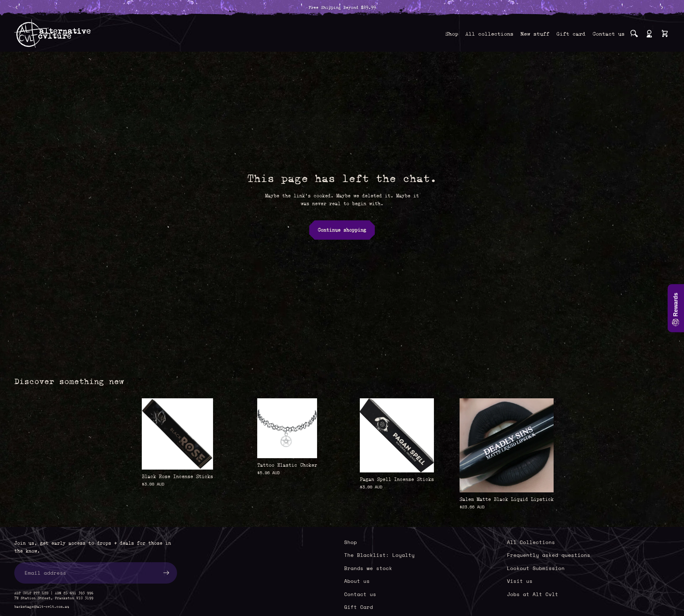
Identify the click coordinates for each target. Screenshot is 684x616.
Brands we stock (368, 567)
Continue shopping (342, 230)
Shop (350, 542)
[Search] (634, 33)
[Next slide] (543, 445)
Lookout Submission (536, 567)
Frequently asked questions (548, 555)
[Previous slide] (470, 445)
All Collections (531, 542)
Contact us (360, 593)
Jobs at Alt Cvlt (532, 593)
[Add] (202, 458)
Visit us (520, 581)
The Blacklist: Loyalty (379, 555)
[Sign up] (166, 572)
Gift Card (358, 607)
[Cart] (665, 33)
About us (357, 581)
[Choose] (306, 447)
